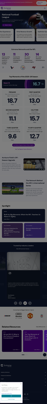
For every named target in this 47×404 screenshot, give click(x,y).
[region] (11, 392)
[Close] (21, 384)
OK (11, 395)
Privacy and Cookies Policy (7, 393)
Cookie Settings (11, 399)
